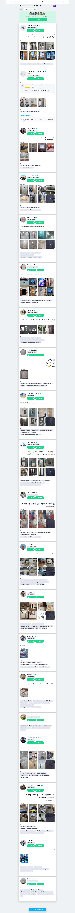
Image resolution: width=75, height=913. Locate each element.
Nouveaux (27, 9)
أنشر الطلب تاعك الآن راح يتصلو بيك (37, 19)
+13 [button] (43, 832)
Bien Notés (34, 9)
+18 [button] (31, 871)
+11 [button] (27, 777)
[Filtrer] (54, 6)
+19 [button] (21, 896)
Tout (21, 9)
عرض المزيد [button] (36, 37)
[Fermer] (54, 13)
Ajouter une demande (38, 909)
